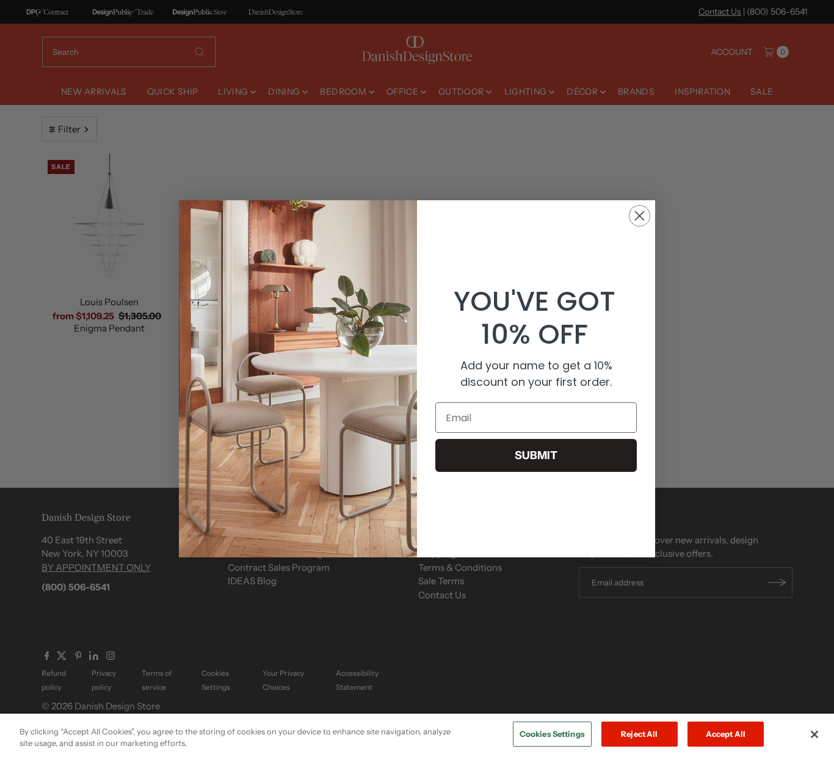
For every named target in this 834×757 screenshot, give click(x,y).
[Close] (814, 734)
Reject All (639, 734)
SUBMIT (536, 455)
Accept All (725, 734)
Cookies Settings (552, 734)
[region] (417, 735)
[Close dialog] (639, 215)
